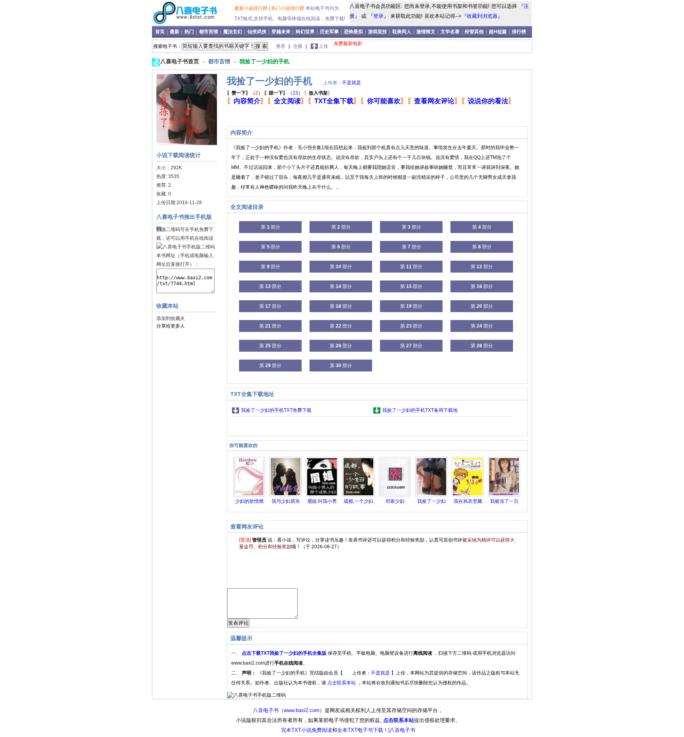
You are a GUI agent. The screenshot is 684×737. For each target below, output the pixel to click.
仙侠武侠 (257, 31)
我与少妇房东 (286, 501)
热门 (189, 31)
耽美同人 (402, 31)
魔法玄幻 (233, 31)
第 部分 (270, 227)
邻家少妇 (395, 501)
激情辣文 (426, 31)
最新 (175, 31)
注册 (298, 46)
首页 (160, 31)
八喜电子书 (266, 710)
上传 (323, 46)
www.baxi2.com (301, 710)
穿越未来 (282, 31)
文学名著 (451, 31)
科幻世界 (306, 31)
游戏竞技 (378, 31)
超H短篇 (498, 31)
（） (245, 93)
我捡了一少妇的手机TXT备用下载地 (420, 410)
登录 (378, 16)
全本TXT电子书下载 (360, 730)
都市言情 (209, 31)
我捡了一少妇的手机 (264, 61)
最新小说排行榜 (251, 8)
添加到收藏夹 (170, 318)
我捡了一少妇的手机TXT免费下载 (276, 410)
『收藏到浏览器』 (482, 16)
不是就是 (351, 82)
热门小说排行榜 (288, 8)
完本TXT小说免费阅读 (306, 730)
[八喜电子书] (194, 23)
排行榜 (519, 31)
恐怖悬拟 (354, 31)
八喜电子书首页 (180, 61)
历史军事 (330, 31)
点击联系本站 (342, 683)
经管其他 (475, 31)
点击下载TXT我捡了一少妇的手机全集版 (285, 653)
